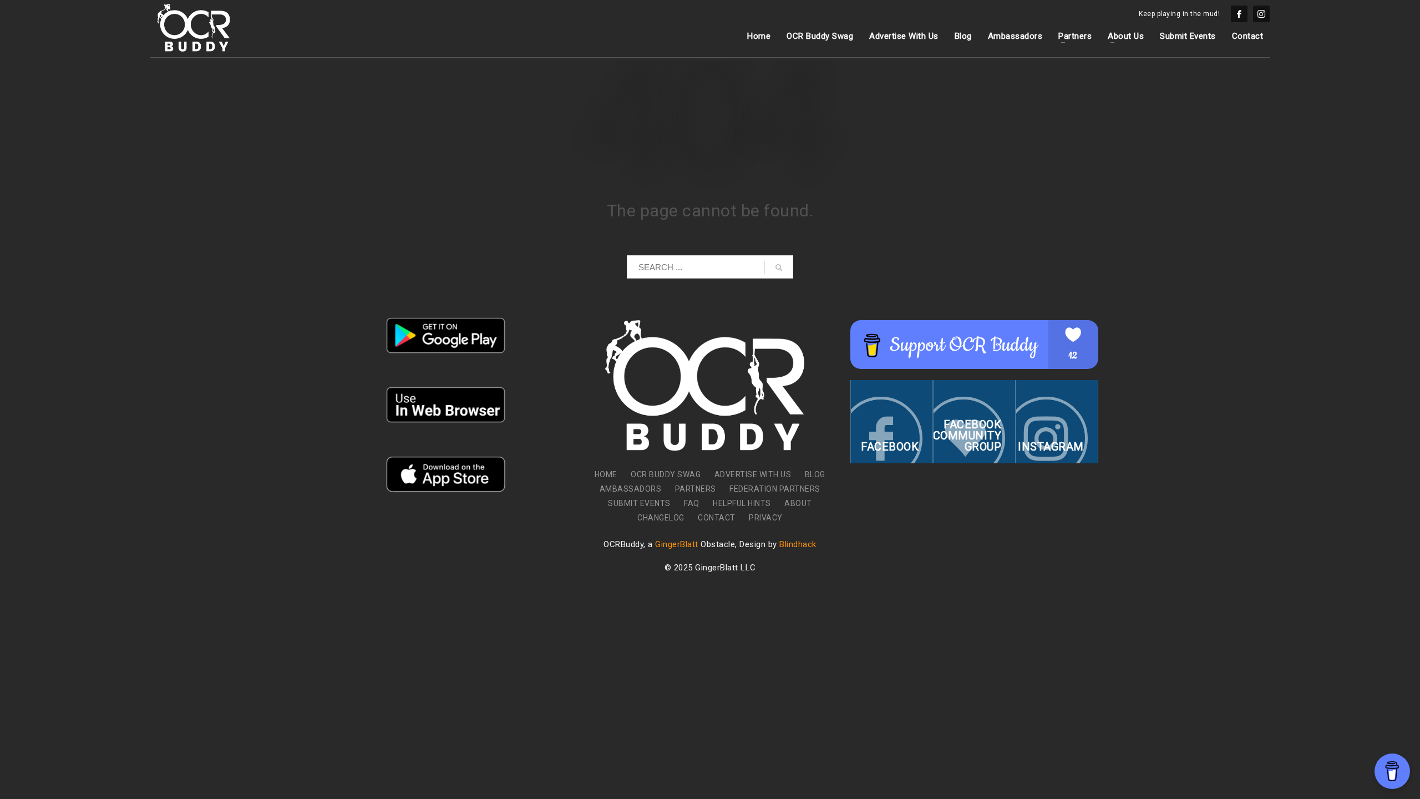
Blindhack (797, 544)
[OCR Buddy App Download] (446, 335)
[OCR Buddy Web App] (446, 404)
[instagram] (1261, 14)
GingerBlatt (676, 544)
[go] (778, 267)
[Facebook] (1239, 14)
